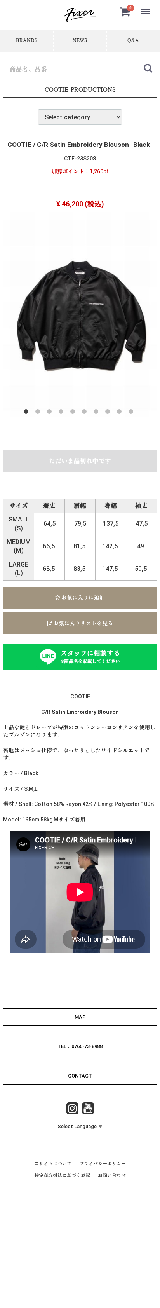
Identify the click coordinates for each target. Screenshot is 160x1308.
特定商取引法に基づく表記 (62, 1176)
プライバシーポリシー (102, 1164)
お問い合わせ (112, 1176)
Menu (146, 7)
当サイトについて (52, 1164)
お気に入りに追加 (82, 598)
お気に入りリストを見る (82, 623)
